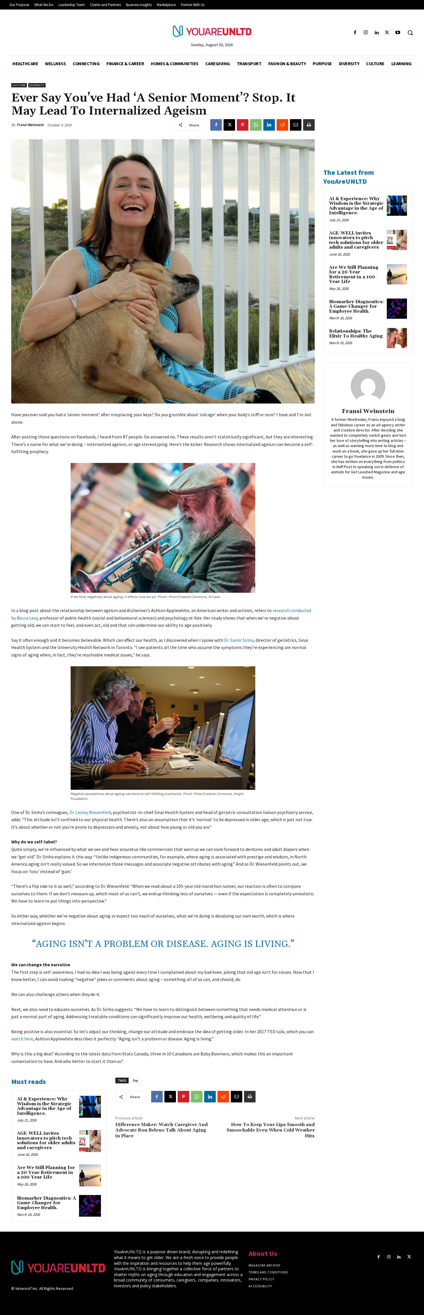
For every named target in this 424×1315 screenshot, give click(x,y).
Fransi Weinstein (30, 124)
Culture (19, 85)
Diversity (36, 85)
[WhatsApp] (256, 125)
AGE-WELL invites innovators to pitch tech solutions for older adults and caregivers (46, 1141)
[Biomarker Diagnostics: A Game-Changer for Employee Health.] (90, 1206)
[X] (387, 33)
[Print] (309, 125)
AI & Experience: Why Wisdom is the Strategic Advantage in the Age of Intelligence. (44, 1106)
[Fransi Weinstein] (368, 386)
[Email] (295, 125)
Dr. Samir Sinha (239, 640)
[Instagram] (365, 33)
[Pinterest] (242, 125)
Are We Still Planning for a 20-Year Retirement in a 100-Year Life (46, 1172)
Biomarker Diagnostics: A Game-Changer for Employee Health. (46, 1203)
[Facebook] (355, 33)
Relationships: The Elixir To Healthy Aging (356, 334)
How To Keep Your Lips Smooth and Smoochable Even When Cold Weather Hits (271, 1130)
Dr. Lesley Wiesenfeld (90, 812)
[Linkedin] (376, 33)
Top (135, 1080)
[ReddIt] (282, 125)
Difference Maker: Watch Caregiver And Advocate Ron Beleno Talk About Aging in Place (161, 1130)
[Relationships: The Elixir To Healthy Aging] (397, 338)
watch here (22, 1039)
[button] (410, 33)
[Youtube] (398, 33)
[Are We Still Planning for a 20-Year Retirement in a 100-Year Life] (90, 1175)
